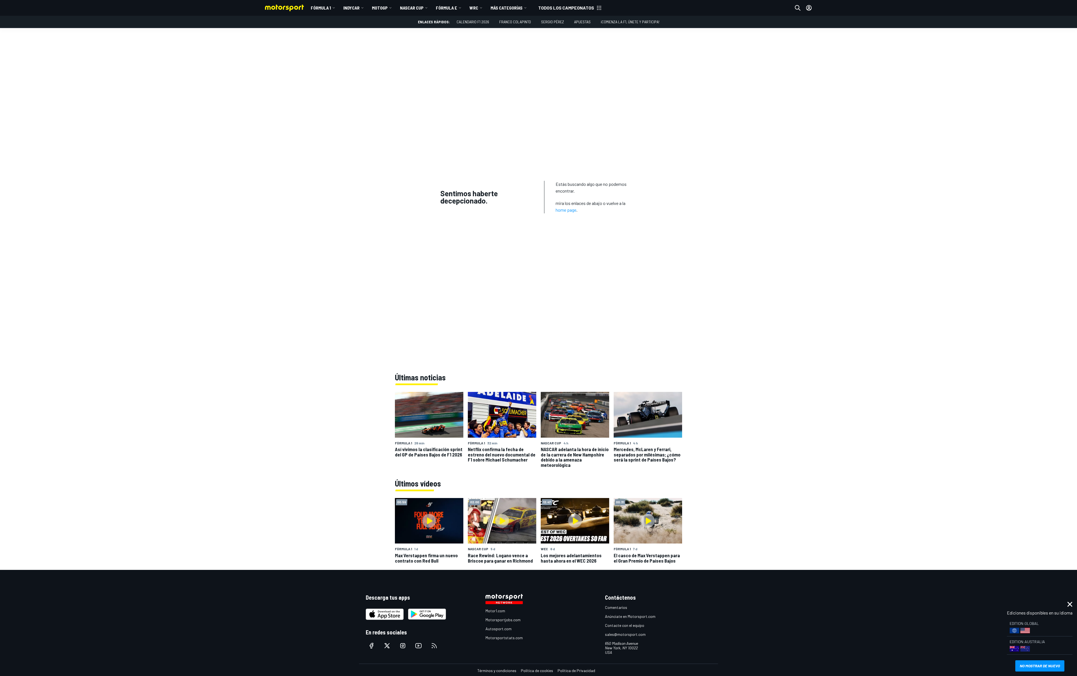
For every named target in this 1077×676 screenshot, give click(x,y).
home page (566, 210)
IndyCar (351, 7)
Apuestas (582, 21)
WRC (474, 7)
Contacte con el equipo (624, 625)
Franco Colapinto (515, 21)
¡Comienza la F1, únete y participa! (630, 21)
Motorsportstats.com (504, 637)
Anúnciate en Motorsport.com (630, 616)
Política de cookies (537, 670)
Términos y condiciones (496, 670)
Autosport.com (498, 628)
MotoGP (380, 7)
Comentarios (616, 607)
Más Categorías (507, 7)
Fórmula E (446, 7)
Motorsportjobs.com (503, 619)
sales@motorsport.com (625, 634)
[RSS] (434, 645)
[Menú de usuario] (808, 7)
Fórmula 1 (321, 7)
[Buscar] (797, 7)
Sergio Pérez (552, 21)
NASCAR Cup (412, 7)
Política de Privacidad (576, 670)
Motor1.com (495, 610)
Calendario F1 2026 (473, 21)
